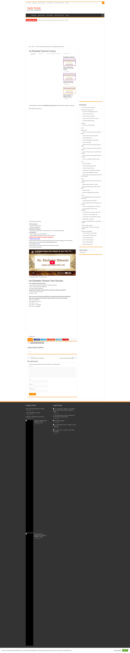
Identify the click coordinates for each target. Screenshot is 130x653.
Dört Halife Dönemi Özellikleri (37, 358)
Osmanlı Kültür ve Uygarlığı (88, 219)
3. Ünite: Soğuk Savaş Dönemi (88, 116)
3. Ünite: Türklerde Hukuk (87, 237)
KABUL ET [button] (125, 650)
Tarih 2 (82, 195)
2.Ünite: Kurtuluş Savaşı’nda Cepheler (90, 135)
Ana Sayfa (28, 2)
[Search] (103, 3)
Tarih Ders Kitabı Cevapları (87, 225)
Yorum (31, 366)
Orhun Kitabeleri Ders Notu (33, 412)
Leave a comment (66, 53)
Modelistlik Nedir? (59, 420)
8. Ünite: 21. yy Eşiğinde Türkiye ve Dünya (91, 159)
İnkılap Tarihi (84, 130)
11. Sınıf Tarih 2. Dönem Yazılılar (88, 107)
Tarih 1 (33, 46)
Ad (30, 379)
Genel (82, 128)
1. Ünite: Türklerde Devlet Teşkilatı (89, 233)
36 (32, 410)
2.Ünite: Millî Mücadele (87, 137)
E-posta (31, 384)
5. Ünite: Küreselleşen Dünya (88, 120)
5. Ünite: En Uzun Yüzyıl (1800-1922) (89, 214)
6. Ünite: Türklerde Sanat (87, 244)
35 (32, 414)
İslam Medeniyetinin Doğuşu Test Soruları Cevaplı (68, 68)
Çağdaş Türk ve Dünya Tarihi (87, 109)
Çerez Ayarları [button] (117, 650)
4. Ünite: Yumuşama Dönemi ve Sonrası (90, 118)
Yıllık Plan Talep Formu (59, 2)
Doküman (83, 123)
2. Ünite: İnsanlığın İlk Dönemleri (89, 165)
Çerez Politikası (50, 2)
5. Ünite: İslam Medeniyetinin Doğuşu (43, 46)
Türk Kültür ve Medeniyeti (86, 231)
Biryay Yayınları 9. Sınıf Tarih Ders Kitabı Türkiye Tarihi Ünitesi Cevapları (53, 20)
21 (42, 423)
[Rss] (94, 3)
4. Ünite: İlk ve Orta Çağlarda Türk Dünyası (91, 170)
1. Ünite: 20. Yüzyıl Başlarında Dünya (90, 111)
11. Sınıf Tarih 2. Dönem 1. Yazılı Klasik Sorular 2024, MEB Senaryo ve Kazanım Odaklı (64, 410)
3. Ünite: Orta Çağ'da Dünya (88, 168)
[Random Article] (102, 15)
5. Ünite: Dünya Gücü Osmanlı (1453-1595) (91, 212)
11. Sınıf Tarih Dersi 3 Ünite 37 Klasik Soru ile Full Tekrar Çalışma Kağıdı (64, 416)
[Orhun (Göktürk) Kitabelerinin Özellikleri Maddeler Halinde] (29, 589)
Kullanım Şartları (41, 2)
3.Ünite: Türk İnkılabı (86, 142)
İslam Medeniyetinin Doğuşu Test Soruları (68, 82)
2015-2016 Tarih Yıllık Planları (88, 125)
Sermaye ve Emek (86, 190)
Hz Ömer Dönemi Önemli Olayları (66, 358)
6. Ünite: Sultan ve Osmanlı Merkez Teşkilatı (91, 216)
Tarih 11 (83, 179)
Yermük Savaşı (33, 243)
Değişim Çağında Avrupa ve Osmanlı (90, 184)
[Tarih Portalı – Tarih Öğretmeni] (34, 8)
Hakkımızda (34, 2)
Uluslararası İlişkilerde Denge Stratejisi (90, 192)
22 (32, 418)
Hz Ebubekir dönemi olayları (37, 342)
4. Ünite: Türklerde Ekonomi (88, 239)
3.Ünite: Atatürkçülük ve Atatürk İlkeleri (90, 140)
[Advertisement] (65, 35)
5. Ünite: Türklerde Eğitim (87, 242)
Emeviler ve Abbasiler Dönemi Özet (35, 416)
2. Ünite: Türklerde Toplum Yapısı (89, 235)
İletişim (67, 2)
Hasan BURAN (33, 53)
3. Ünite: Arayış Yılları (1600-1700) (89, 200)
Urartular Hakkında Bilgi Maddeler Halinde (40, 421)
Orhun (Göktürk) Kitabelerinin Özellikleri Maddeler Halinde (40, 535)
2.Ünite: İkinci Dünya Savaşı (88, 113)
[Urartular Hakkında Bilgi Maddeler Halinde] (29, 476)
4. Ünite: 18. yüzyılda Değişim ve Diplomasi (91, 206)
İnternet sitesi (32, 388)
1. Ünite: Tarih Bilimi (86, 163)
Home (29, 46)
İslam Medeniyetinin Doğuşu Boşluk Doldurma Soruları (68, 96)
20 (41, 538)
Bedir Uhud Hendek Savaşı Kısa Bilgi (35, 408)
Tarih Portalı (82, 252)
